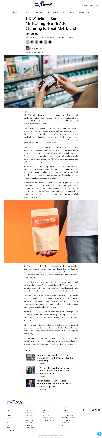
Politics (29, 12)
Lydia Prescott (39, 48)
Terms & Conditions (49, 420)
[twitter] (28, 42)
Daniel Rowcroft (30, 427)
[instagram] (32, 42)
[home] (43, 7)
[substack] (50, 42)
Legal (63, 425)
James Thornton (30, 418)
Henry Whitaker (29, 415)
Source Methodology (68, 415)
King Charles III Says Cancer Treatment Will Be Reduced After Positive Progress (54, 383)
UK (21, 12)
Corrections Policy (67, 413)
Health (63, 12)
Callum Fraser (29, 410)
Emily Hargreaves (30, 413)
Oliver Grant (28, 422)
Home (14, 12)
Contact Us (46, 415)
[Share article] (26, 111)
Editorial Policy (66, 410)
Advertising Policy (67, 420)
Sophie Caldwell (29, 425)
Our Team (46, 413)
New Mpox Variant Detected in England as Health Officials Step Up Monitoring (55, 358)
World (55, 12)
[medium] (46, 42)
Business (39, 12)
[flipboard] (41, 42)
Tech (47, 12)
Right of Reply (66, 422)
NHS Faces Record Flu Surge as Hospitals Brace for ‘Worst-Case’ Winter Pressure (53, 370)
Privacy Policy (47, 418)
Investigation (84, 12)
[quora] (37, 42)
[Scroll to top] (99, 434)
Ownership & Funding (68, 418)
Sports (73, 12)
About (45, 410)
